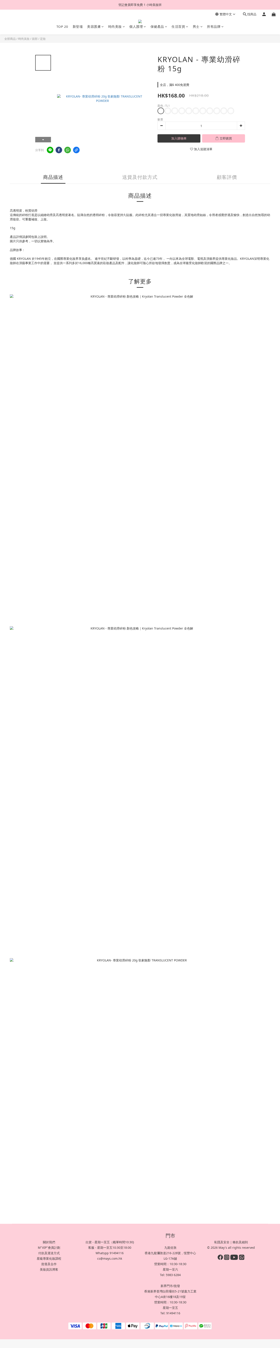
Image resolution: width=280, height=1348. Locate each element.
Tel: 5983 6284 (170, 1275)
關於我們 (49, 1242)
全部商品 (10, 39)
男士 (196, 26)
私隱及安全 (221, 1242)
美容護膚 (94, 26)
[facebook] (59, 150)
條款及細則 (240, 1242)
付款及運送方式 (49, 1253)
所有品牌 (213, 26)
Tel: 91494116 (170, 1313)
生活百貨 (178, 26)
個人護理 (136, 26)
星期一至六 (170, 1269)
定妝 (43, 39)
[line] (50, 150)
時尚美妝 (115, 26)
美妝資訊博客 (49, 1269)
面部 (35, 39)
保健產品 (157, 26)
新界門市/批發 (170, 1286)
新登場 (78, 26)
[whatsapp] (67, 150)
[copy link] (76, 150)
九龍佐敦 (170, 1247)
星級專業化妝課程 (49, 1258)
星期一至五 (170, 1308)
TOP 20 (62, 26)
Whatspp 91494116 (110, 1253)
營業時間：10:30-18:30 (170, 1264)
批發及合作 (49, 1264)
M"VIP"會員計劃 (49, 1247)
